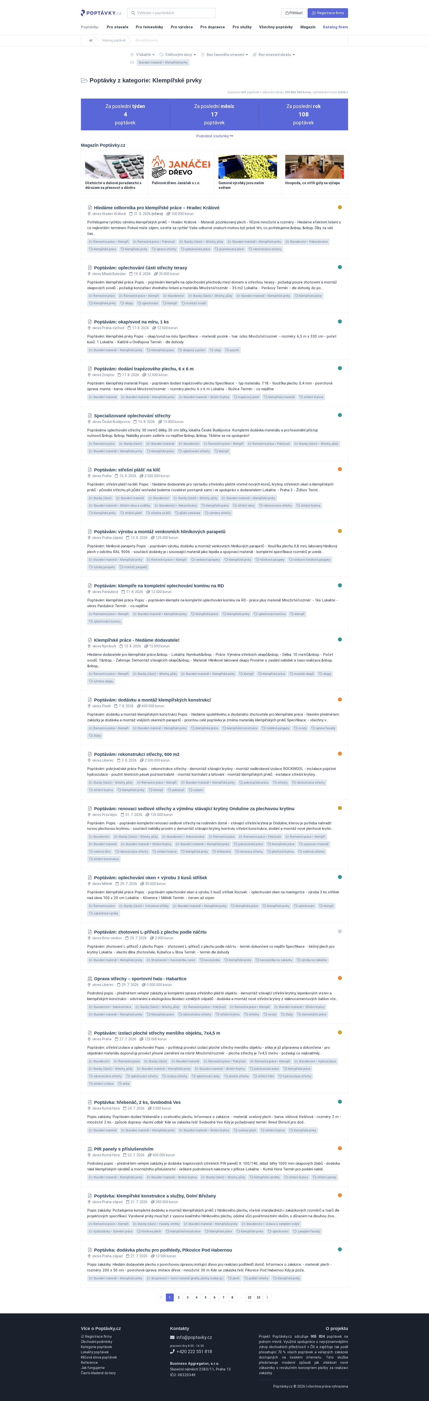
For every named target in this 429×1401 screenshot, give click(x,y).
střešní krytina (313, 397)
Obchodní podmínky (96, 1342)
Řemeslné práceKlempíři (111, 242)
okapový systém (193, 350)
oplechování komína (272, 614)
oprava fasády (325, 728)
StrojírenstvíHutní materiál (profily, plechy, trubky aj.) (186, 1278)
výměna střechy (220, 513)
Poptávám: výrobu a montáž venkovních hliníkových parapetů (159, 531)
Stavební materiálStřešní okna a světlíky (121, 505)
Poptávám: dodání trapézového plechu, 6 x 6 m (144, 368)
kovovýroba (212, 960)
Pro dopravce (212, 27)
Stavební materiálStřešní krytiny (206, 397)
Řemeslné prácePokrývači (156, 242)
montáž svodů (195, 303)
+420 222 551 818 (194, 1351)
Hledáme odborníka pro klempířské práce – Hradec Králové (156, 207)
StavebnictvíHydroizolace (317, 1061)
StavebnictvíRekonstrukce (308, 242)
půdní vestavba (189, 513)
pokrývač (178, 790)
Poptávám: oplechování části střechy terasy (140, 267)
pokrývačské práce (197, 249)
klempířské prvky (135, 249)
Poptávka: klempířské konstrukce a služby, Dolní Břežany (155, 1195)
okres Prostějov (104, 815)
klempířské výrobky (266, 1177)
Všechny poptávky (276, 27)
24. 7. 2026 (136, 1108)
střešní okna (245, 505)
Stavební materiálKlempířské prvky (256, 242)
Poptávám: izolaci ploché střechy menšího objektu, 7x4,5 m (157, 1033)
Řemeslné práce (104, 296)
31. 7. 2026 (133, 815)
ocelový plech (247, 1130)
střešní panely (326, 1177)
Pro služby (242, 27)
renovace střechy (251, 851)
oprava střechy (166, 249)
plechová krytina (282, 851)
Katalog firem (335, 27)
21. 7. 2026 (139, 1202)
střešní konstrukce (106, 859)
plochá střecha (238, 1076)
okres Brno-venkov (107, 938)
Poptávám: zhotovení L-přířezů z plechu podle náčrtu (150, 932)
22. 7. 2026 (136, 1155)
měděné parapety (277, 728)
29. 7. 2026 (128, 884)
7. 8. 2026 (126, 706)
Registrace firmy (98, 1336)
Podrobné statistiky (213, 136)
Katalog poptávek (114, 40)
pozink (234, 350)
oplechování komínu (107, 621)
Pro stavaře (117, 27)
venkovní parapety (207, 559)
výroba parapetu (104, 567)
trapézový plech (248, 397)
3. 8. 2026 (129, 760)
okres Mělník (102, 884)
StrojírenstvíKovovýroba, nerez (172, 960)
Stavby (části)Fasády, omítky (158, 1224)
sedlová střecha (313, 851)
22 (249, 1297)
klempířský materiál (281, 397)
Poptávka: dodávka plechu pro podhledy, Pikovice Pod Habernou (163, 1250)
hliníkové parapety (271, 559)
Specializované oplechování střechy (132, 415)
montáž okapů (303, 674)
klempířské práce (104, 249)
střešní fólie (265, 1076)
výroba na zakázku (314, 960)
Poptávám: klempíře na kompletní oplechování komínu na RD (159, 585)
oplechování (149, 303)
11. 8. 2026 (134, 592)
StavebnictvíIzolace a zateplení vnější (272, 1224)
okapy (128, 303)
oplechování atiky (208, 1076)
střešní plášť (133, 513)
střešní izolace (103, 1084)
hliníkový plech (151, 1231)
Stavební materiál (105, 397)
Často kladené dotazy (98, 1373)
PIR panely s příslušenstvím (123, 1149)
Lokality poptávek (95, 1352)
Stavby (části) (132, 444)
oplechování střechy (196, 451)
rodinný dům (102, 851)
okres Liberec (103, 760)
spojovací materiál (315, 844)
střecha (253, 1014)
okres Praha (101, 476)
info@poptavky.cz (194, 1337)
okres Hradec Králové (109, 214)
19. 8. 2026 (142, 274)
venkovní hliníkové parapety (311, 559)
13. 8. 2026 (146, 422)
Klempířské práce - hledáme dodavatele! (136, 640)
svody (302, 728)
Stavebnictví (175, 296)
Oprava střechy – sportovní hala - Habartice (140, 978)
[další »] (267, 1297)
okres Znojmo (103, 375)
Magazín (308, 27)
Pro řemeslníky (149, 27)
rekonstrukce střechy (266, 249)
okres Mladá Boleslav (109, 274)
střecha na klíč (160, 513)
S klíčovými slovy (179, 55)
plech (236, 1278)
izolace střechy (176, 1076)
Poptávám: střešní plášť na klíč (127, 469)
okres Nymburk (104, 646)
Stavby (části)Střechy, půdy (203, 242)
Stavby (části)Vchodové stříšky (146, 906)
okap (217, 350)
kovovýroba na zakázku (275, 960)
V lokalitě (143, 55)
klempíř (172, 303)
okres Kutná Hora (106, 1108)
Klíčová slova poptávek (99, 1357)
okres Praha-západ (107, 538)
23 (258, 1297)
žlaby (97, 735)
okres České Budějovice (111, 422)
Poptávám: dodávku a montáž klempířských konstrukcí (152, 700)
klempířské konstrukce (241, 728)
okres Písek (101, 706)
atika (125, 1084)
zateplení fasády (308, 1231)
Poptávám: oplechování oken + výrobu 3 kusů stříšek (150, 877)
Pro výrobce (182, 27)
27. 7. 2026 (127, 1039)
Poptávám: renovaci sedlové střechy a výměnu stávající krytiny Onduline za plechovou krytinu (194, 808)
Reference (89, 1363)
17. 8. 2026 (140, 328)
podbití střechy (258, 1278)
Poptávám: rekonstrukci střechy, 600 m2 (136, 754)
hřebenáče (223, 851)
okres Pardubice (105, 592)
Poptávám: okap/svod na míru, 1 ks (131, 321)
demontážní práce (313, 1014)
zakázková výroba (105, 913)
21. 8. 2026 (148, 214)
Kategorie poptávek (96, 1347)
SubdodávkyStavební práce (112, 1231)
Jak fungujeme (93, 1368)
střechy (282, 782)
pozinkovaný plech (231, 249)
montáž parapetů (135, 567)
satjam (198, 790)
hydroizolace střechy (296, 1076)
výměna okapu (103, 681)
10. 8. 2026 (132, 646)
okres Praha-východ (108, 328)
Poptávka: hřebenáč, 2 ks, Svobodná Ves (137, 1102)
